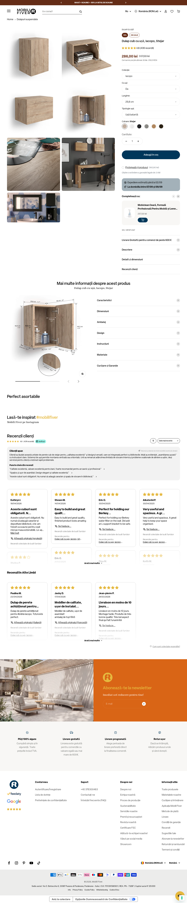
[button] (129, 48)
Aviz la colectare (61, 899)
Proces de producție (130, 800)
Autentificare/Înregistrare (48, 789)
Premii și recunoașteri (131, 816)
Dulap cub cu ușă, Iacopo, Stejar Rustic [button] (110, 542)
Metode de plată (170, 811)
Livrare (165, 816)
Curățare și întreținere (172, 800)
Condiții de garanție (171, 822)
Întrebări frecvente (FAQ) (93, 800)
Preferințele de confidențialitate (51, 800)
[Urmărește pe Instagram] (16, 863)
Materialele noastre (171, 794)
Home (10, 19)
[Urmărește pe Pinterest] (24, 863)
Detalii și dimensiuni (132, 259)
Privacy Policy (78, 890)
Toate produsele (170, 789)
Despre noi (125, 789)
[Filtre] (153, 440)
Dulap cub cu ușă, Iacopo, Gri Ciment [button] (67, 539)
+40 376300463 (89, 789)
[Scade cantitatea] (126, 141)
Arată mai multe (92, 563)
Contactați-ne (88, 794)
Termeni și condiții (171, 849)
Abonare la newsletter (173, 838)
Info (69, 890)
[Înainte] (125, 2)
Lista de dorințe (42, 794)
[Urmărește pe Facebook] (9, 863)
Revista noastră (128, 822)
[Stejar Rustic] (154, 126)
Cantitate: (127, 134)
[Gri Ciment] (146, 126)
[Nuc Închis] (161, 126)
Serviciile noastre (128, 811)
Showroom (125, 844)
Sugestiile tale (169, 833)
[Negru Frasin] (139, 126)
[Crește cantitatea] (138, 141)
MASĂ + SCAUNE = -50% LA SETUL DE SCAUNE (94, 2)
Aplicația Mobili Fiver (172, 805)
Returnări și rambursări (173, 844)
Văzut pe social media (131, 838)
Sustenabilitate (128, 805)
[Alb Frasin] (132, 126)
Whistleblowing (102, 890)
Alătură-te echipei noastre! (134, 833)
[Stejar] (124, 126)
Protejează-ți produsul (136, 167)
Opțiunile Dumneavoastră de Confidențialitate (101, 899)
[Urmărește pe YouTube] (31, 863)
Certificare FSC (128, 827)
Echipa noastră (127, 794)
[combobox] (151, 76)
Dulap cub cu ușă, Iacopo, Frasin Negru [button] (22, 635)
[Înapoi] (61, 2)
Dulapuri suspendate (27, 19)
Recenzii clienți (130, 269)
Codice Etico (114, 890)
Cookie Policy (89, 890)
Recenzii (166, 827)
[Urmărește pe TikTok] (39, 863)
